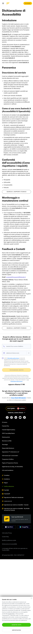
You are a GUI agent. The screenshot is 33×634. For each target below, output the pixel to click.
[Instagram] (11, 417)
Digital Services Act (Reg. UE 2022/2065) (12, 466)
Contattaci (6, 475)
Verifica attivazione (9, 486)
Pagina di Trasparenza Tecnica (10, 463)
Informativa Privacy (7, 533)
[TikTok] (24, 417)
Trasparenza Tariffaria (8, 459)
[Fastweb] (7, 3)
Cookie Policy (5, 536)
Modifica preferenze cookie (9, 540)
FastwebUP (7, 493)
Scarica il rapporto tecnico (16, 191)
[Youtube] (20, 417)
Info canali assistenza (7, 470)
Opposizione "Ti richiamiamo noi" (10, 452)
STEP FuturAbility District (8, 433)
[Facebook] (7, 417)
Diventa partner (6, 437)
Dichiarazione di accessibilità (9, 544)
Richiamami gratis (16, 370)
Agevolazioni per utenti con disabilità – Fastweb (16, 504)
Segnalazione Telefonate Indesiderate (13, 497)
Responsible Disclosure (8, 448)
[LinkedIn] (15, 417)
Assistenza (7, 479)
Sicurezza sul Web (6, 440)
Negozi (6, 482)
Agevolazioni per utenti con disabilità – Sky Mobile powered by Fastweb (16, 509)
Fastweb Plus (5, 426)
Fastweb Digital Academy (8, 429)
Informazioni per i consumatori (10, 455)
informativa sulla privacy (13, 358)
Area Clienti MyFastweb (18, 398)
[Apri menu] (3, 3)
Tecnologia (5, 444)
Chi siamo (4, 422)
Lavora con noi (8, 501)
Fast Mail (6, 490)
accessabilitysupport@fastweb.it (16, 277)
